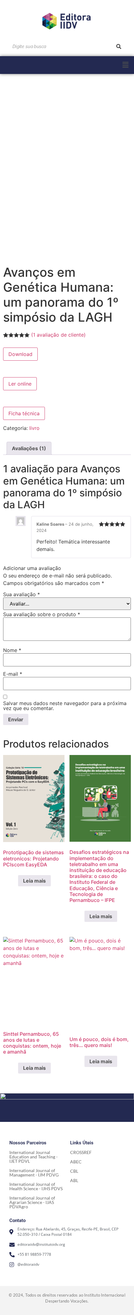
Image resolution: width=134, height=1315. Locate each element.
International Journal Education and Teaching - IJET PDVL (33, 1157)
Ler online (19, 384)
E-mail (12, 673)
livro (34, 428)
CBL (74, 1171)
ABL (74, 1180)
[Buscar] (119, 46)
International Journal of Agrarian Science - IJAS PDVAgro (32, 1202)
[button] (125, 65)
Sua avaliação (21, 594)
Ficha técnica (24, 413)
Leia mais (34, 881)
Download (20, 354)
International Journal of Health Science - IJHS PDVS (36, 1186)
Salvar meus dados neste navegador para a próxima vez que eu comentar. (65, 706)
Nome (12, 650)
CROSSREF (81, 1152)
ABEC (76, 1161)
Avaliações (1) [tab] (29, 448)
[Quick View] (14, 881)
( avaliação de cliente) (58, 335)
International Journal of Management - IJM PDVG (34, 1172)
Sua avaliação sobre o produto (41, 614)
